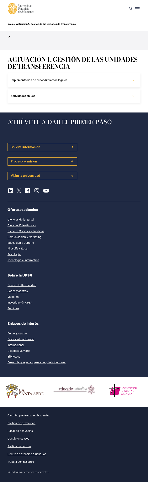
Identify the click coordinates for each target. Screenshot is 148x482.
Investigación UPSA (20, 302)
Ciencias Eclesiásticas (22, 225)
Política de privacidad (21, 423)
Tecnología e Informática (23, 260)
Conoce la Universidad (22, 285)
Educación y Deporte (21, 243)
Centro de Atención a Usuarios (27, 454)
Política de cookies (19, 446)
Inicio (10, 24)
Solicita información (25, 147)
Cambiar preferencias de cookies (29, 415)
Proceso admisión (24, 161)
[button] (131, 9)
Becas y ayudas (17, 333)
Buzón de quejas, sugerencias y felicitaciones (37, 362)
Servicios (13, 308)
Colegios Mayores (19, 351)
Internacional (16, 345)
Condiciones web (18, 438)
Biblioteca (14, 356)
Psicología (14, 254)
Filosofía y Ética (18, 248)
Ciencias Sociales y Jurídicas (26, 231)
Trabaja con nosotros (21, 462)
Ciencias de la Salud (21, 219)
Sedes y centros (18, 291)
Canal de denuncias (20, 431)
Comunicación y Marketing (24, 237)
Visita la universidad (25, 175)
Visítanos (13, 297)
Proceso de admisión (21, 339)
